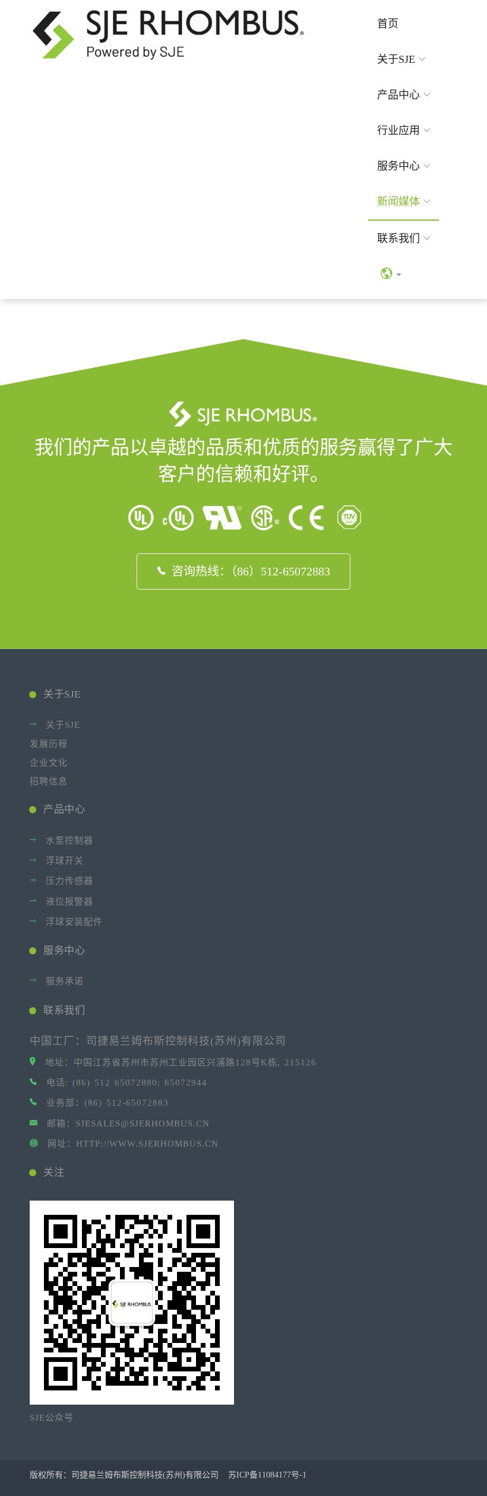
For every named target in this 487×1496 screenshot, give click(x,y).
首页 (388, 24)
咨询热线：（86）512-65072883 (251, 571)
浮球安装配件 (74, 922)
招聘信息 (49, 781)
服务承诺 (65, 981)
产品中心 (398, 95)
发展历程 (49, 744)
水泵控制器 (69, 840)
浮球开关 (65, 860)
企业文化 (49, 763)
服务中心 (398, 166)
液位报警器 (69, 901)
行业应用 (398, 130)
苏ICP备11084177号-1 (268, 1474)
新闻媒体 (398, 202)
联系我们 (398, 238)
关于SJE (396, 59)
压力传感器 (69, 881)
